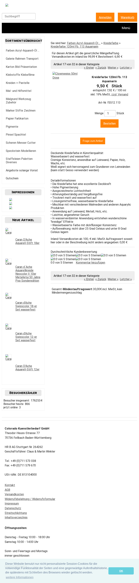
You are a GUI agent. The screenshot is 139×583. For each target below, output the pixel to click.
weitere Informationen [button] (19, 577)
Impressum (12, 503)
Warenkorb (127, 17)
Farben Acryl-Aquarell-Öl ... (83, 43)
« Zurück (100, 67)
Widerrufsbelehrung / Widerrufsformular (30, 499)
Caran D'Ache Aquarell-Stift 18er (27, 241)
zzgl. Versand (119, 94)
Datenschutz (13, 508)
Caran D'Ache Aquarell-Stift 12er (27, 367)
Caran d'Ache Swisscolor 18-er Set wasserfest (26, 306)
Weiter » (113, 67)
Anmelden (105, 17)
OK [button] (121, 570)
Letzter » (126, 67)
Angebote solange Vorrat (22, 170)
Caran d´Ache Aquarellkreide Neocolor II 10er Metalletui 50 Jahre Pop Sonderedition (27, 273)
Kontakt (10, 485)
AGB (7, 490)
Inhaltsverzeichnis (16, 517)
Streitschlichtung (16, 513)
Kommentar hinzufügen (90, 262)
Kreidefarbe (110, 43)
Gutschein (12, 178)
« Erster (89, 67)
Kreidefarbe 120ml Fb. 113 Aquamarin (74, 46)
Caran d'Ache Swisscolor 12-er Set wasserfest (26, 337)
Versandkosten (14, 494)
